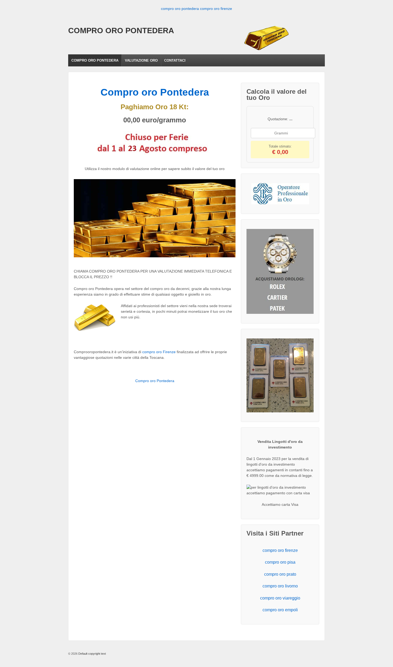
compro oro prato (280, 574)
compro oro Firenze (159, 352)
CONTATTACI (175, 60)
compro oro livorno (280, 586)
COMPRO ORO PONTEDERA (121, 30)
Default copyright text (92, 653)
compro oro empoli (280, 610)
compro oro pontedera (180, 8)
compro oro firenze (216, 8)
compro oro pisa (280, 562)
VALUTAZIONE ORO (141, 60)
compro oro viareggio (280, 598)
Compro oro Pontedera (155, 92)
